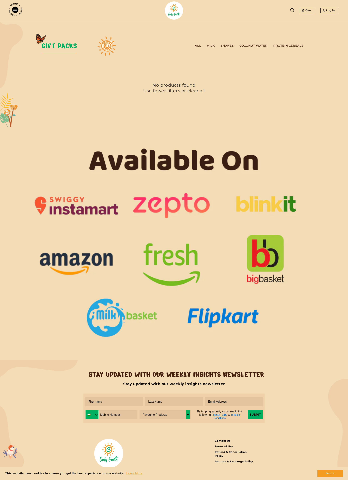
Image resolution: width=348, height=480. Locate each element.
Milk (211, 45)
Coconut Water (253, 45)
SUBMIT (255, 414)
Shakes (227, 45)
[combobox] (92, 414)
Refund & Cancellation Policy (231, 453)
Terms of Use (224, 446)
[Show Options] (188, 414)
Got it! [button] (330, 473)
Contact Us (222, 440)
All (198, 45)
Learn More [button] (134, 473)
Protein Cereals (288, 45)
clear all (196, 90)
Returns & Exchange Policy (234, 461)
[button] (15, 10)
